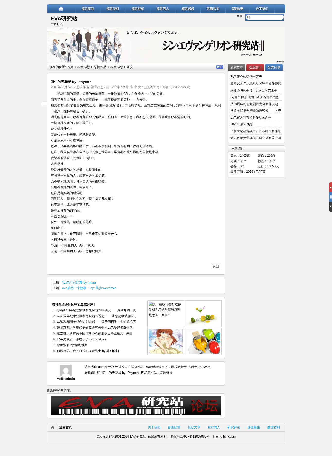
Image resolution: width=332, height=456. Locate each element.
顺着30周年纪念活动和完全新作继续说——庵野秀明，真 (96, 310)
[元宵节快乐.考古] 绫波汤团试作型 (254, 97)
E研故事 (237, 8)
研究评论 (233, 427)
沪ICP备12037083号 (195, 436)
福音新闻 (87, 8)
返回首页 (65, 427)
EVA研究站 (64, 19)
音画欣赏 (213, 8)
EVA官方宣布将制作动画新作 (250, 117)
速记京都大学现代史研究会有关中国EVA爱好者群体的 (95, 327)
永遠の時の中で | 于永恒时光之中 (254, 90)
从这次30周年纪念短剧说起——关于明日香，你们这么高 (96, 322)
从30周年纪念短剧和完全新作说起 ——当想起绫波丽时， (97, 316)
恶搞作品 (100, 67)
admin (70, 379)
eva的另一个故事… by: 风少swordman (89, 288)
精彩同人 (214, 427)
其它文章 (194, 427)
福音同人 (163, 8)
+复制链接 (165, 373)
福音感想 (188, 8)
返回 (216, 266)
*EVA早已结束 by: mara (79, 282)
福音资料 (112, 8)
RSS (219, 67)
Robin (231, 436)
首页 (70, 67)
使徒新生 (253, 427)
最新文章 (236, 67)
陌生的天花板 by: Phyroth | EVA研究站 (129, 373)
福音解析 (137, 8)
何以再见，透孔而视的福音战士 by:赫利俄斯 (88, 351)
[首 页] (61, 8)
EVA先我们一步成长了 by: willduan (81, 339)
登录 (239, 16)
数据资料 (273, 427)
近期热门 (255, 67)
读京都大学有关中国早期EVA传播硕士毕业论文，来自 (95, 333)
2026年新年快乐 (241, 124)
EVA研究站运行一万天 (246, 77)
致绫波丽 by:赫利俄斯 (72, 345)
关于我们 (262, 8)
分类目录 (274, 67)
